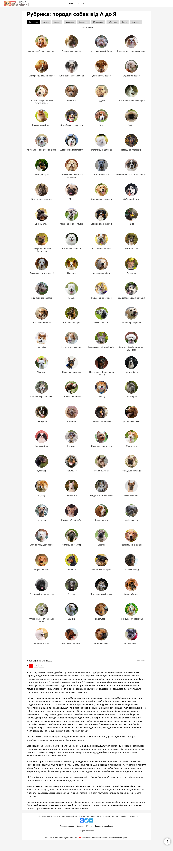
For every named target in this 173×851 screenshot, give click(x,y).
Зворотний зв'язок (87, 831)
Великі (46, 22)
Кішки (89, 826)
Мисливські (98, 22)
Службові (136, 22)
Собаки (80, 826)
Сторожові (83, 22)
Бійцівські (113, 22)
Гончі (124, 22)
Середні (57, 22)
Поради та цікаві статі (103, 826)
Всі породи (33, 22)
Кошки (81, 3)
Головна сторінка (67, 826)
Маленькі (70, 22)
